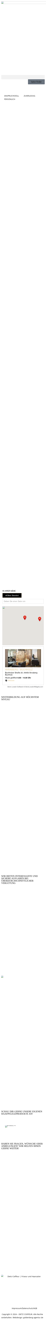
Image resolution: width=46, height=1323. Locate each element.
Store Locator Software (15, 687)
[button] (23, 77)
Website (11, 680)
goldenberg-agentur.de (33, 1317)
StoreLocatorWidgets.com (34, 687)
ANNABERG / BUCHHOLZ (19, 669)
